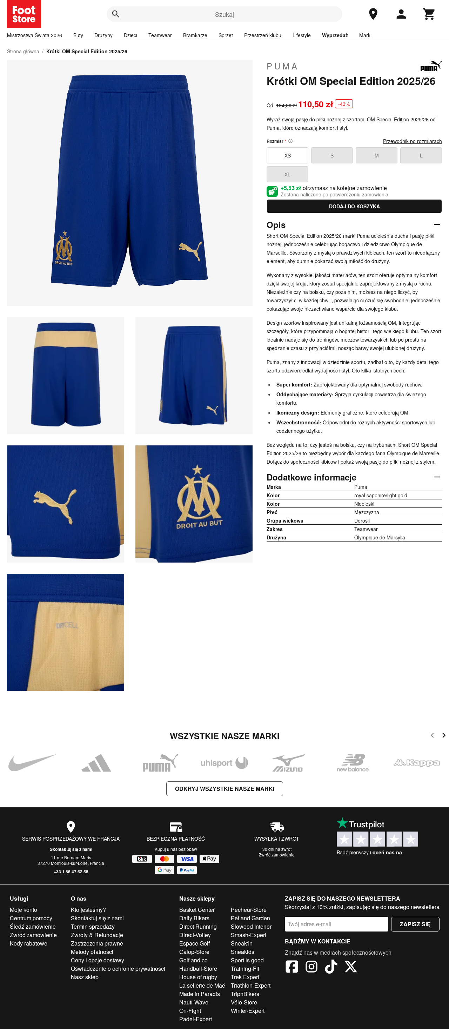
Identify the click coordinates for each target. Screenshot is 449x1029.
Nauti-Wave (193, 1002)
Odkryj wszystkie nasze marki (224, 789)
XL (287, 174)
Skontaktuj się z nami (71, 849)
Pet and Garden (250, 918)
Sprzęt (226, 35)
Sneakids (242, 952)
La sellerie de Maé (202, 985)
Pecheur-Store (249, 910)
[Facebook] (292, 968)
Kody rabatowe (28, 943)
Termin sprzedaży (93, 926)
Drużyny (103, 35)
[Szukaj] (116, 14)
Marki (365, 35)
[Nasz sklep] (373, 14)
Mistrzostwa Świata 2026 (34, 35)
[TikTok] (331, 968)
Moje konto (23, 910)
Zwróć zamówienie (277, 855)
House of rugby (198, 977)
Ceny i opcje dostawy (97, 960)
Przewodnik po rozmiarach (412, 140)
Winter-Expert (247, 1011)
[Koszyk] (429, 14)
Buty (78, 35)
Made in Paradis (199, 994)
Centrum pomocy (31, 918)
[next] (444, 736)
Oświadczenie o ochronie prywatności (118, 968)
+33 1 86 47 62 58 (71, 871)
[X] (351, 968)
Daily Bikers (194, 918)
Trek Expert (245, 977)
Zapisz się (415, 924)
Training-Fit (245, 968)
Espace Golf (194, 943)
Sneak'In (242, 943)
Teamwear (160, 35)
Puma (283, 66)
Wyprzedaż (335, 35)
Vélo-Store (244, 1002)
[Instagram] (311, 968)
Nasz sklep (85, 977)
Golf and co (193, 960)
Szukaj (224, 14)
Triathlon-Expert (250, 985)
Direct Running (198, 926)
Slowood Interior (251, 926)
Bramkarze (195, 35)
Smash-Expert (248, 935)
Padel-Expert (195, 1019)
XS (287, 155)
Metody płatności (92, 952)
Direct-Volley (195, 935)
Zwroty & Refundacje (97, 935)
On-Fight (190, 1011)
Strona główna (23, 51)
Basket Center (197, 910)
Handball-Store (198, 968)
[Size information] (290, 141)
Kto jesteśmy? (88, 910)
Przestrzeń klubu (262, 35)
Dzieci (130, 35)
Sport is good (247, 960)
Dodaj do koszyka (354, 206)
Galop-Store (194, 952)
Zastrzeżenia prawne (97, 943)
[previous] (432, 736)
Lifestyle (302, 35)
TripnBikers (245, 994)
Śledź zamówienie (33, 926)
